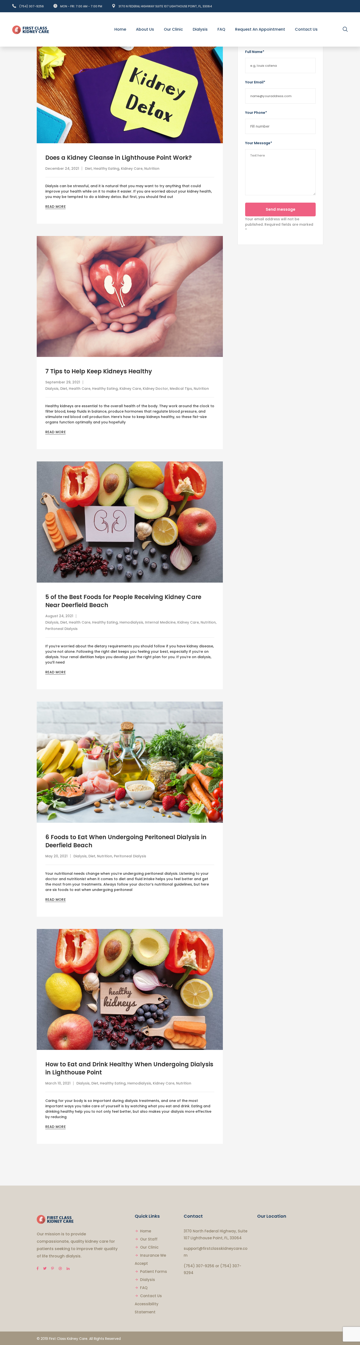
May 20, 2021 (56, 856)
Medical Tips (181, 388)
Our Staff (148, 1239)
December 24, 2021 (62, 168)
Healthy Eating (106, 168)
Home (145, 1231)
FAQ (143, 1287)
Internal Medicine (160, 622)
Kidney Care (132, 168)
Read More (55, 206)
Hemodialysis (131, 622)
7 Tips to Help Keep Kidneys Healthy (98, 371)
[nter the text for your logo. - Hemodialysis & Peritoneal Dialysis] (30, 29)
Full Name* (254, 51)
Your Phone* (256, 112)
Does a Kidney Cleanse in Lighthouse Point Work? (118, 158)
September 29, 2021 (62, 382)
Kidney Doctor (155, 388)
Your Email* (255, 82)
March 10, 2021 (58, 1083)
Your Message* (258, 143)
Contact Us (151, 1295)
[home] (55, 1219)
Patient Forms (153, 1271)
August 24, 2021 (59, 616)
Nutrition (151, 168)
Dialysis (52, 388)
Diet (88, 168)
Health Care (79, 388)
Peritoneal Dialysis (61, 628)
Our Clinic (149, 1247)
